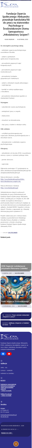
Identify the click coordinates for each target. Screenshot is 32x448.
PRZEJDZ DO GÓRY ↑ (7, 433)
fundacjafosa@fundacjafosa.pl (9, 415)
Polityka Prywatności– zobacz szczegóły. (6, 394)
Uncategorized (12, 232)
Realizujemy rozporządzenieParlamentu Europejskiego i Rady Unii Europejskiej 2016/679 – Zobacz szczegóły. (8, 387)
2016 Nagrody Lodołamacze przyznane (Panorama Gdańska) (14, 267)
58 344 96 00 (4, 416)
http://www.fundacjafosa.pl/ (9, 188)
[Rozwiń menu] (16, 444)
